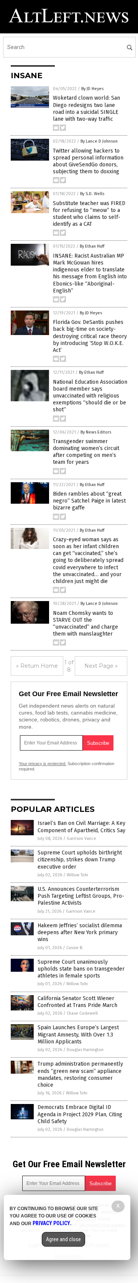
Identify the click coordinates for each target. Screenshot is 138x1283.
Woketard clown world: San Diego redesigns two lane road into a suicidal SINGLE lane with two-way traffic (86, 108)
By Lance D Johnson (99, 141)
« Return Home (37, 665)
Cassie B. (74, 947)
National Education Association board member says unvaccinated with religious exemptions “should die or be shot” (90, 396)
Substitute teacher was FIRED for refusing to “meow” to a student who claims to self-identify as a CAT (89, 214)
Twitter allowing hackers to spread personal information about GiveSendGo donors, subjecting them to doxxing (88, 161)
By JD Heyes (92, 88)
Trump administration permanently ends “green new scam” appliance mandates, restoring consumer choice (80, 1074)
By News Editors (95, 432)
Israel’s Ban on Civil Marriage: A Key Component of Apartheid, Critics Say (81, 826)
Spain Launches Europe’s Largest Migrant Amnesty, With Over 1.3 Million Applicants (78, 1034)
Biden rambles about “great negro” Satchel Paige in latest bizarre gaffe (89, 501)
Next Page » (101, 665)
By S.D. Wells (92, 193)
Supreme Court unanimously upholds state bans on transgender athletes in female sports (81, 969)
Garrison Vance (81, 838)
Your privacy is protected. (42, 763)
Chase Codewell (82, 1013)
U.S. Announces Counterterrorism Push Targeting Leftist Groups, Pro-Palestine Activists (81, 896)
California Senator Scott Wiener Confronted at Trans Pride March (77, 1002)
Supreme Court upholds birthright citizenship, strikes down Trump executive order (80, 859)
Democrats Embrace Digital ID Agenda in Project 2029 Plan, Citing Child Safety (80, 1114)
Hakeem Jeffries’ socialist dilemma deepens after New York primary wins (80, 932)
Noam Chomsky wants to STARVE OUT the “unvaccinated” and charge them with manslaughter (85, 623)
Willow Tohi (77, 874)
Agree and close (63, 1239)
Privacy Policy (51, 1223)
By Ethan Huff (92, 246)
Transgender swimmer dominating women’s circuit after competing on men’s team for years (86, 452)
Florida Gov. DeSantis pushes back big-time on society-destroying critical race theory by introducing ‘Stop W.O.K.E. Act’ (90, 336)
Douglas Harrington (85, 1049)
